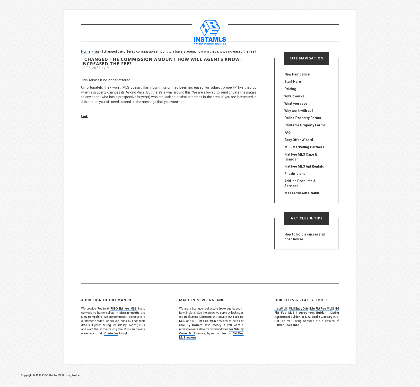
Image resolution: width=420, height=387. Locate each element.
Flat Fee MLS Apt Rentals (304, 166)
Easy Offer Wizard (298, 140)
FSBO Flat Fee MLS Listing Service (60, 375)
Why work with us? (299, 111)
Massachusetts (129, 312)
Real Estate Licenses (198, 317)
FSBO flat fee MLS (123, 308)
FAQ (287, 132)
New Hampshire (297, 74)
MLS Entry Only (298, 308)
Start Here (292, 82)
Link (84, 116)
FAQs (129, 321)
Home (85, 51)
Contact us (111, 333)
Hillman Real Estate (286, 325)
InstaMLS (280, 308)
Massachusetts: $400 (301, 193)
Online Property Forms (302, 118)
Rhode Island (295, 174)
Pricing (290, 89)
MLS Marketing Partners (304, 147)
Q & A (306, 317)
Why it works (294, 96)
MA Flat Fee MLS (321, 308)
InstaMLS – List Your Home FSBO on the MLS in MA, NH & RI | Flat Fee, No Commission (210, 33)
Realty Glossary (322, 317)
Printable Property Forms (305, 125)
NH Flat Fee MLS (204, 321)
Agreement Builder (312, 312)
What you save (295, 103)
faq (96, 51)
